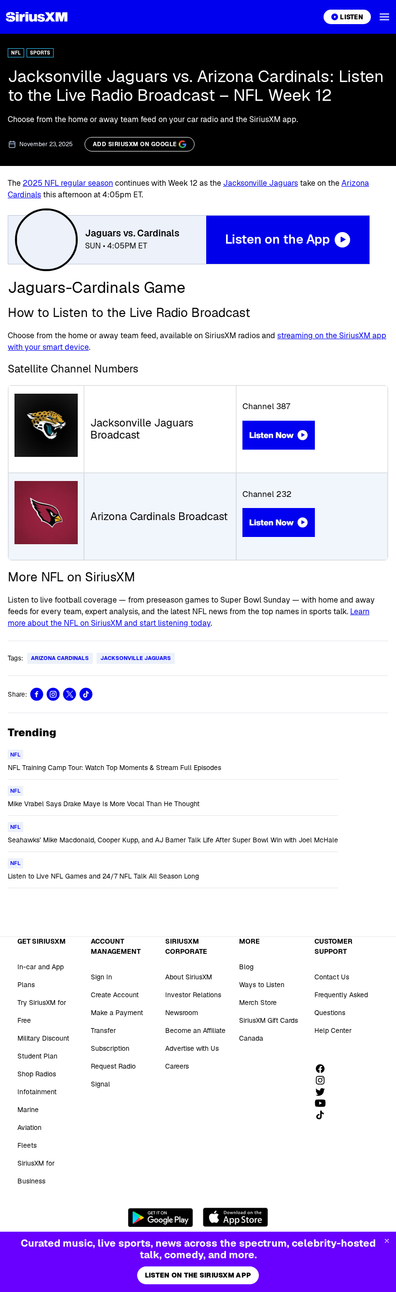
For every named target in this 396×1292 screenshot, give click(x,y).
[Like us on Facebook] (323, 1068)
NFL (16, 53)
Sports (40, 53)
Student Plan (37, 1056)
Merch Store (258, 1002)
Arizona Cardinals (60, 658)
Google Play (160, 1217)
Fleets (27, 1145)
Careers (177, 1066)
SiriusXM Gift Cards (268, 1020)
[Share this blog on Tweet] (69, 694)
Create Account (115, 994)
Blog (246, 966)
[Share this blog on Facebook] (36, 694)
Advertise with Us (192, 1048)
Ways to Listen (261, 984)
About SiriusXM (188, 977)
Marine (28, 1109)
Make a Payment (117, 1012)
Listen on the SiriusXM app (198, 1275)
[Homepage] (37, 17)
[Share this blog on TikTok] (86, 694)
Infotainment (37, 1091)
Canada (251, 1038)
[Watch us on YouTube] (323, 1103)
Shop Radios (36, 1074)
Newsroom (181, 1012)
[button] (384, 17)
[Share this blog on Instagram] (53, 694)
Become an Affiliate (195, 1030)
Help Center (333, 1030)
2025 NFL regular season (68, 183)
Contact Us (331, 977)
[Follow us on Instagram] (323, 1080)
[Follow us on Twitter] (323, 1092)
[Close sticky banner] (387, 1241)
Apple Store (235, 1217)
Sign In (101, 977)
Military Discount (43, 1038)
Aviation (29, 1127)
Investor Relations (193, 994)
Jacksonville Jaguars (260, 183)
